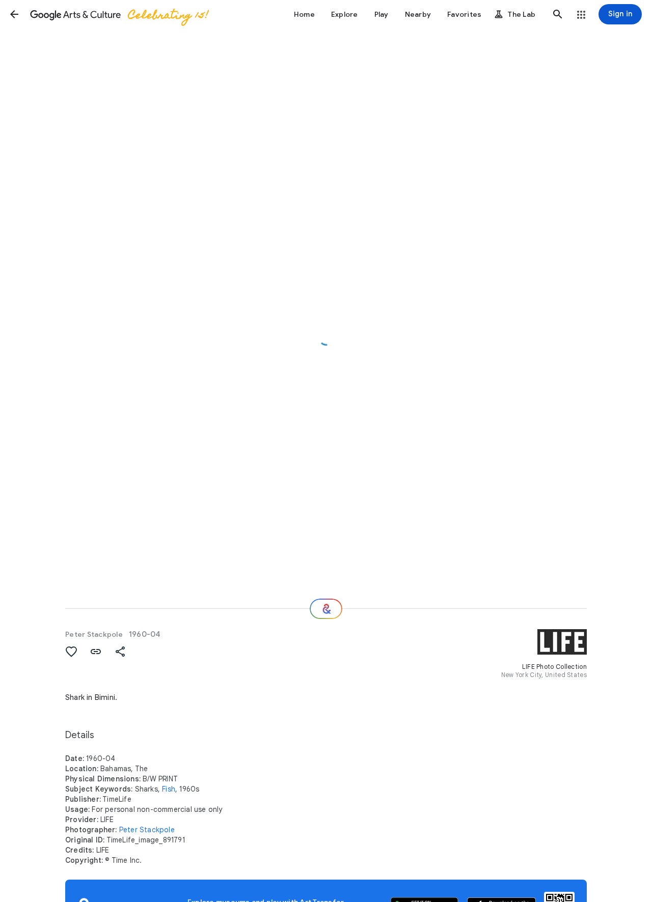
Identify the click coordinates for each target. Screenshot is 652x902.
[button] (14, 14)
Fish (168, 789)
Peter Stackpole (94, 634)
